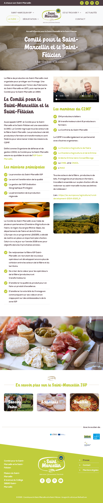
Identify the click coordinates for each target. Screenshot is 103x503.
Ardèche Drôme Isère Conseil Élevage (76, 158)
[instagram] (87, 3)
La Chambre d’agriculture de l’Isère (74, 148)
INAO (62, 168)
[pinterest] (92, 3)
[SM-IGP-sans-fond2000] (51, 9)
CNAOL (75, 163)
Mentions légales (90, 470)
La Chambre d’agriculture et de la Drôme (77, 153)
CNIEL (64, 163)
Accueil (29, 31)
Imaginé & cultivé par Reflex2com (74, 497)
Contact (86, 465)
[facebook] (82, 3)
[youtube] (97, 3)
